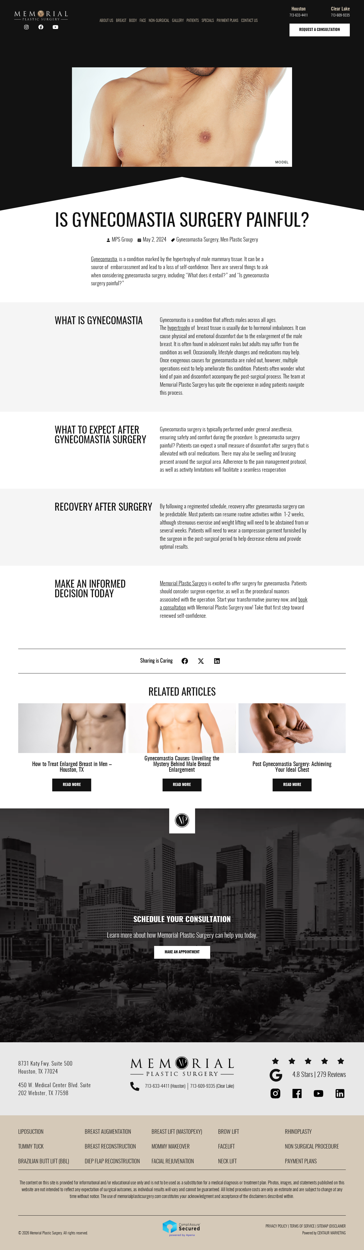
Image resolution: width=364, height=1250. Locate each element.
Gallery (178, 21)
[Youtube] (55, 27)
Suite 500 (62, 1064)
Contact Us (249, 21)
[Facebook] (41, 27)
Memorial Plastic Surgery (183, 583)
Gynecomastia (104, 259)
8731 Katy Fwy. (34, 1064)
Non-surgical (159, 21)
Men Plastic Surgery (239, 240)
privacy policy (276, 1226)
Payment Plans (227, 21)
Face (143, 21)
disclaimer (338, 1226)
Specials (208, 21)
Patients (193, 21)
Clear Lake (340, 9)
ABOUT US (106, 21)
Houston (298, 9)
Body (133, 21)
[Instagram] (26, 27)
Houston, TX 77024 (38, 1072)
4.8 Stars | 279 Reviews (319, 1075)
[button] (185, 661)
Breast (121, 21)
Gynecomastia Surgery (197, 240)
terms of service (302, 1226)
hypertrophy (178, 328)
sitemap (322, 1226)
